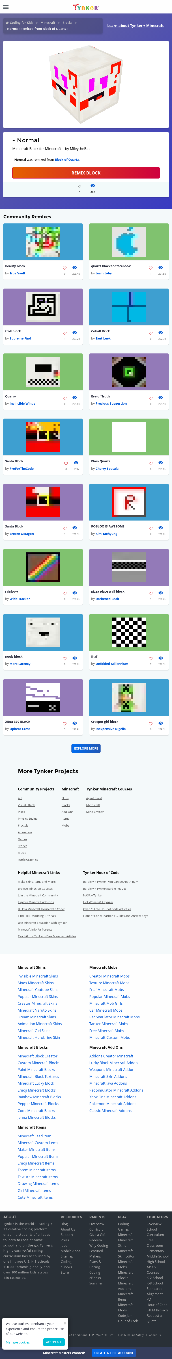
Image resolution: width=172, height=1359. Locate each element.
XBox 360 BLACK (17, 721)
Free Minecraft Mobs (106, 1030)
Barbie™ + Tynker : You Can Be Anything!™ (110, 882)
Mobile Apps (70, 1251)
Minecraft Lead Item (34, 1136)
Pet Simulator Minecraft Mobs (114, 1017)
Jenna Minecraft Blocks (37, 1117)
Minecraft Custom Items (38, 1142)
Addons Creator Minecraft (111, 1056)
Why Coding (98, 1245)
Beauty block (15, 266)
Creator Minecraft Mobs (109, 976)
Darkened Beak (107, 599)
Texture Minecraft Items (38, 1176)
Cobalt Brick (100, 331)
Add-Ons (67, 812)
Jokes (21, 812)
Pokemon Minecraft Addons (112, 1103)
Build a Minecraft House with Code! (41, 909)
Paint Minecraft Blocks (36, 1069)
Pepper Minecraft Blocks (38, 1103)
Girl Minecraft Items (34, 1190)
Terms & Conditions (74, 1335)
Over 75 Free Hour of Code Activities (107, 909)
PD (149, 1299)
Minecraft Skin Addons (108, 1076)
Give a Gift (97, 1234)
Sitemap (67, 1256)
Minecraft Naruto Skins (37, 1010)
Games (22, 839)
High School (156, 1261)
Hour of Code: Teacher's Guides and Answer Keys (115, 916)
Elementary (155, 1251)
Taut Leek (103, 338)
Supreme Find (20, 338)
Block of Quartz (67, 159)
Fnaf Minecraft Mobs (106, 989)
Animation (25, 832)
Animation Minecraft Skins (40, 1023)
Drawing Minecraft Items (38, 1183)
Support (67, 1234)
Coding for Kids (21, 22)
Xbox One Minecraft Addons (112, 1096)
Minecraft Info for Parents (35, 929)
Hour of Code (128, 1321)
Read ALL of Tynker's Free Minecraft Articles (47, 936)
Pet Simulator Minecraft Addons (116, 1090)
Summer (96, 1283)
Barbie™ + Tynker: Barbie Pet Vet (104, 889)
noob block (14, 656)
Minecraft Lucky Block (36, 1083)
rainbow (11, 591)
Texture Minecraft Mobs (109, 982)
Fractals (23, 825)
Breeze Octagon (22, 534)
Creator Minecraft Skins (37, 1003)
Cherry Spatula (107, 468)
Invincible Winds (22, 403)
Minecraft (48, 22)
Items (65, 818)
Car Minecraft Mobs (106, 1010)
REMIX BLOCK (86, 173)
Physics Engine (27, 818)
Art (20, 798)
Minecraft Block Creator (38, 1056)
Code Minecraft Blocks (36, 1110)
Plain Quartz (100, 461)
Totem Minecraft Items (37, 1169)
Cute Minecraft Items (35, 1197)
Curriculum (98, 1229)
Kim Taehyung (106, 534)
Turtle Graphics (28, 860)
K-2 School (155, 1277)
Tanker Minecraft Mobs (108, 1023)
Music (22, 853)
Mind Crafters (95, 812)
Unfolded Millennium (112, 664)
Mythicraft (93, 805)
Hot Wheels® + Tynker (98, 902)
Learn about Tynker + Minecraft (135, 25)
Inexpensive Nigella (111, 729)
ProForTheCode (22, 468)
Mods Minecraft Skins (36, 982)
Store (65, 1272)
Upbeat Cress (20, 729)
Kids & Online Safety (131, 1335)
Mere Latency (20, 664)
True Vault (17, 273)
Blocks (67, 22)
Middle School (158, 1256)
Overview (96, 1224)
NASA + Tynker (93, 895)
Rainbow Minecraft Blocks (39, 1096)
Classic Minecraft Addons (110, 1110)
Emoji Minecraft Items (36, 1163)
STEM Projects (157, 1310)
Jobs (64, 1245)
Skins (65, 798)
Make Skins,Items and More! (37, 882)
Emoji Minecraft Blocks (37, 1090)
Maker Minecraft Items (37, 1149)
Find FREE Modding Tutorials (37, 916)
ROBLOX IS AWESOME (108, 526)
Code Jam (125, 1315)
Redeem (95, 1240)
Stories (22, 846)
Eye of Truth (100, 396)
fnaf (94, 656)
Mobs (65, 825)
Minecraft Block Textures (38, 1076)
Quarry (10, 396)
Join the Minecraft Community (38, 895)
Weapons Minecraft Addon (111, 1069)
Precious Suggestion (111, 403)
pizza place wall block (108, 591)
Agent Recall (94, 798)
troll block (13, 331)
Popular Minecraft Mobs (109, 996)
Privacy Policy (102, 1335)
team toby (104, 273)
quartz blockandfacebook (111, 266)
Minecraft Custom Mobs (109, 1037)
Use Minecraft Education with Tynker (42, 923)
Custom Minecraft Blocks (39, 1062)
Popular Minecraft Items (38, 1156)
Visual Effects (26, 805)
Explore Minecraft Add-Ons (36, 902)
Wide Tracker (20, 599)
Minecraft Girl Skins (34, 1030)
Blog (64, 1224)
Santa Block (14, 461)
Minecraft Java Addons (108, 1083)
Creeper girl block (104, 721)
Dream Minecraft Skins (37, 1017)
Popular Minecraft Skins (38, 996)
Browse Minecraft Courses (35, 889)
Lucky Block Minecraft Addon (113, 1062)
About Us (68, 1229)
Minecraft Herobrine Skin (39, 1037)
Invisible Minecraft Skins (38, 976)
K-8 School (155, 1283)
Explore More (86, 748)
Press (65, 1240)
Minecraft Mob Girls (106, 1003)
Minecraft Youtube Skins (38, 989)
